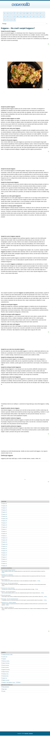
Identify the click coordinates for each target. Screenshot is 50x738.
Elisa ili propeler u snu (6, 579)
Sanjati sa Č (4, 510)
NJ (24, 16)
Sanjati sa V (4, 561)
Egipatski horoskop (6, 669)
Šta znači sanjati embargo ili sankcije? (8, 570)
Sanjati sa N (4, 542)
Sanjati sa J (4, 531)
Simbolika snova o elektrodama (7, 574)
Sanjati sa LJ (4, 537)
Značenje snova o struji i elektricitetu (8, 588)
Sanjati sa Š (4, 554)
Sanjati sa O (4, 546)
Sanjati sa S (4, 552)
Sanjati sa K (4, 533)
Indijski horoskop (5, 671)
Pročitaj (3, 572)
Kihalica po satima (5, 661)
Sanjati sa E (4, 520)
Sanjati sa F (4, 522)
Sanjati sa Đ (4, 516)
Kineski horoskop (5, 665)
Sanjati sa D (4, 514)
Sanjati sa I (4, 529)
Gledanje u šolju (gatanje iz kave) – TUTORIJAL (11, 682)
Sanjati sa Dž (4, 518)
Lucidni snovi (4, 656)
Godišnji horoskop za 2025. (7, 654)
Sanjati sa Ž (4, 565)
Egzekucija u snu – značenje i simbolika (9, 602)
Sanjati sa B (4, 505)
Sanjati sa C (4, 507)
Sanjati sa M (4, 540)
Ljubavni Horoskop (5, 663)
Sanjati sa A (4, 503)
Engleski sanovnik (5, 680)
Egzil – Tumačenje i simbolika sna (8, 607)
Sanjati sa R (4, 550)
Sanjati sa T (4, 557)
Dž (27, 13)
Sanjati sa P (4, 548)
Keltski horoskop (5, 667)
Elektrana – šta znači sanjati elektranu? (9, 591)
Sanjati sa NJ (4, 544)
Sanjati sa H (4, 527)
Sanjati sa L (4, 535)
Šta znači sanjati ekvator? (6, 595)
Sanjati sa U (4, 559)
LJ (14, 16)
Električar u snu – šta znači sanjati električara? (10, 583)
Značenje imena (5, 675)
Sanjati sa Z (4, 563)
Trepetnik (4, 658)
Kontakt (3, 691)
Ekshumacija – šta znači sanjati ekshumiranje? (10, 598)
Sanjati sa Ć (4, 512)
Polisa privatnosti (5, 686)
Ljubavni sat (4, 678)
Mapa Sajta (4, 689)
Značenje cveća (5, 673)
